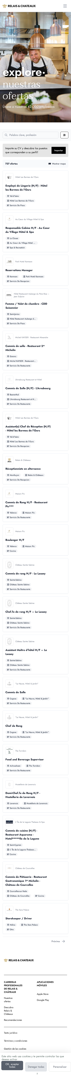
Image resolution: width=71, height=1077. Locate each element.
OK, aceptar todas (12, 1065)
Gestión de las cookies (15, 1048)
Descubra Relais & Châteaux (8, 1011)
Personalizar (60, 1067)
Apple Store (42, 994)
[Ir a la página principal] (19, 6)
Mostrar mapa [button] (59, 163)
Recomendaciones (13, 1020)
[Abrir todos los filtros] (64, 135)
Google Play (43, 1000)
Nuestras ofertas (8, 999)
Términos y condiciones (15, 1040)
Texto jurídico (10, 1032)
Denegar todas (36, 1067)
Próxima (56, 941)
